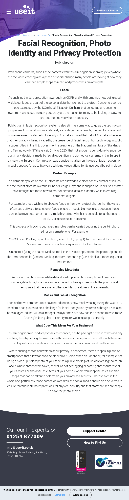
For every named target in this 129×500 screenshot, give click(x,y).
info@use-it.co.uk (20, 447)
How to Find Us (95, 442)
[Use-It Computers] (23, 9)
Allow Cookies (80, 495)
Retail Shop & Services (107, 10)
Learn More (60, 495)
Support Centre (94, 431)
